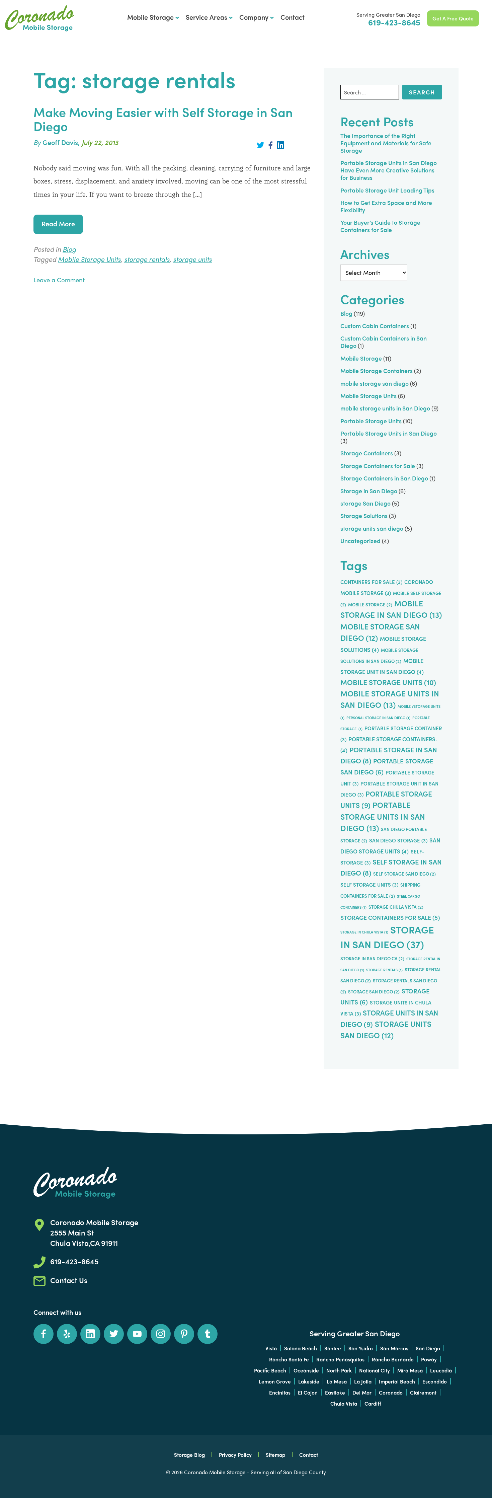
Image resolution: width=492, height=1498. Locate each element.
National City (374, 1370)
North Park (339, 1370)
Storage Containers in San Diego (384, 478)
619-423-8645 (394, 22)
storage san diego (374, 991)
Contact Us (68, 1280)
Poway (429, 1359)
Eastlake (335, 1392)
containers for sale (371, 582)
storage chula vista (395, 907)
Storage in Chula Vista (364, 931)
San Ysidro (360, 1348)
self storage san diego (404, 874)
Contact (292, 17)
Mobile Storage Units (89, 259)
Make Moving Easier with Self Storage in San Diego (163, 118)
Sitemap (275, 1454)
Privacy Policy (235, 1454)
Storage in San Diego (368, 490)
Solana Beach (300, 1348)
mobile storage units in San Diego (385, 408)
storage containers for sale (390, 917)
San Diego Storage (398, 840)
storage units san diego (371, 528)
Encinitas (280, 1392)
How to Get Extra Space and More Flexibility (386, 206)
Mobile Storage (150, 17)
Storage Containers (366, 453)
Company (253, 17)
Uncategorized (360, 540)
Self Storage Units (369, 884)
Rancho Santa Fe (289, 1359)
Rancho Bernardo (393, 1359)
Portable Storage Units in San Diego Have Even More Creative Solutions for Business (388, 169)
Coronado (391, 1392)
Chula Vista (343, 1403)
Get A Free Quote (453, 18)
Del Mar (362, 1392)
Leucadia (441, 1370)
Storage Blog (189, 1454)
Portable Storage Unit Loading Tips (387, 190)
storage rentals (147, 259)
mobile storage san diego (374, 383)
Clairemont (423, 1392)
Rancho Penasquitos (340, 1359)
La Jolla (363, 1381)
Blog (69, 249)
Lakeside (308, 1381)
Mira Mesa (410, 1370)
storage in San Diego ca (372, 958)
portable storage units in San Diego (382, 816)
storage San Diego (365, 503)
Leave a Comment (59, 279)
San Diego (428, 1348)
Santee (332, 1348)
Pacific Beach (270, 1370)
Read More (58, 223)
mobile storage (370, 604)
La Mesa (337, 1381)
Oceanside (306, 1370)
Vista (271, 1348)
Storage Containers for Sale (377, 465)
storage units (192, 259)
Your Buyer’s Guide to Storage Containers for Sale (380, 226)
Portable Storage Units (371, 421)
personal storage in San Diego (378, 717)
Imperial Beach (397, 1381)
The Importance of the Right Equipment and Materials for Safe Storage (385, 142)
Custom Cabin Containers (374, 325)
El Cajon (308, 1392)
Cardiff (372, 1403)
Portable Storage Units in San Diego (39, 18)
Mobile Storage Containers (376, 370)
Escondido (434, 1381)
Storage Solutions (364, 515)
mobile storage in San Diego (391, 609)
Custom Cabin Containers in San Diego (383, 342)
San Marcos (394, 1348)
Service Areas (206, 17)
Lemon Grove (275, 1381)
